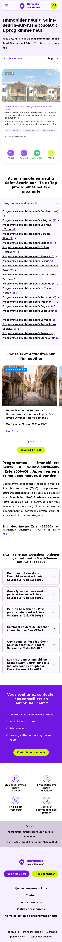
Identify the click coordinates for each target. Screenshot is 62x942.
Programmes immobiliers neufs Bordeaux (30, 211)
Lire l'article (13, 431)
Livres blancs (28, 902)
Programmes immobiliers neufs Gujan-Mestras (25, 249)
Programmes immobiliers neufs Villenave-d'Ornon (27, 227)
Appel (11, 158)
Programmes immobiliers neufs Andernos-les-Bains (30, 268)
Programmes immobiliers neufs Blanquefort (30, 337)
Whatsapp (37, 158)
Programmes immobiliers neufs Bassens (28, 333)
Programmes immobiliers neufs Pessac (27, 260)
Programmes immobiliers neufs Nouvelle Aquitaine (29, 834)
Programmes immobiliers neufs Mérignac (29, 220)
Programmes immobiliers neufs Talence (28, 256)
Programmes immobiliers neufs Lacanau (29, 283)
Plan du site (12, 931)
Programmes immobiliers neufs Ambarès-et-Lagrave (29, 326)
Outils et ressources (31, 909)
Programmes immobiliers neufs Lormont (28, 319)
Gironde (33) (11, 842)
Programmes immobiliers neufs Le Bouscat (30, 310)
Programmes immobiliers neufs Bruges (27, 242)
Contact (24, 158)
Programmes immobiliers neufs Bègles (27, 306)
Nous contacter (45, 873)
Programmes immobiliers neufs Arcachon (29, 297)
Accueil (29, 826)
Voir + (51, 158)
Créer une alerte (14, 58)
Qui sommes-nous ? (28, 888)
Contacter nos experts (31, 752)
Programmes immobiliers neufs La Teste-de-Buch (29, 277)
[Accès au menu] (6, 5)
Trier (50, 58)
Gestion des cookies (40, 936)
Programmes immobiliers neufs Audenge (29, 301)
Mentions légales (33, 931)
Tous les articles (31, 449)
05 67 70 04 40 (16, 873)
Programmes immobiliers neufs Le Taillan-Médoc (27, 290)
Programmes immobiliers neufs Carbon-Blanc (26, 236)
